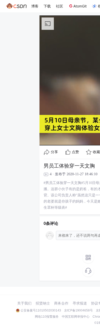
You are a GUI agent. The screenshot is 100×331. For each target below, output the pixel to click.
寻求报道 (80, 303)
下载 (47, 6)
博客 (34, 6)
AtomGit (80, 6)
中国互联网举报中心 (75, 316)
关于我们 (24, 303)
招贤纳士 (43, 303)
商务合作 (61, 303)
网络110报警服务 (47, 316)
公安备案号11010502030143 (41, 310)
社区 (59, 6)
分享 (54, 152)
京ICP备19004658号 (78, 310)
